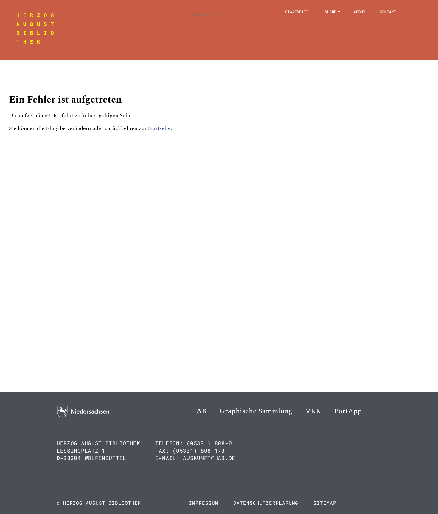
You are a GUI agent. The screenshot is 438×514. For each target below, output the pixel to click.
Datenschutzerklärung (265, 503)
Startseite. (160, 128)
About (360, 11)
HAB (198, 411)
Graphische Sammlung (256, 411)
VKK (313, 411)
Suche (331, 11)
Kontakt (388, 11)
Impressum (203, 503)
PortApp (348, 411)
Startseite (297, 11)
